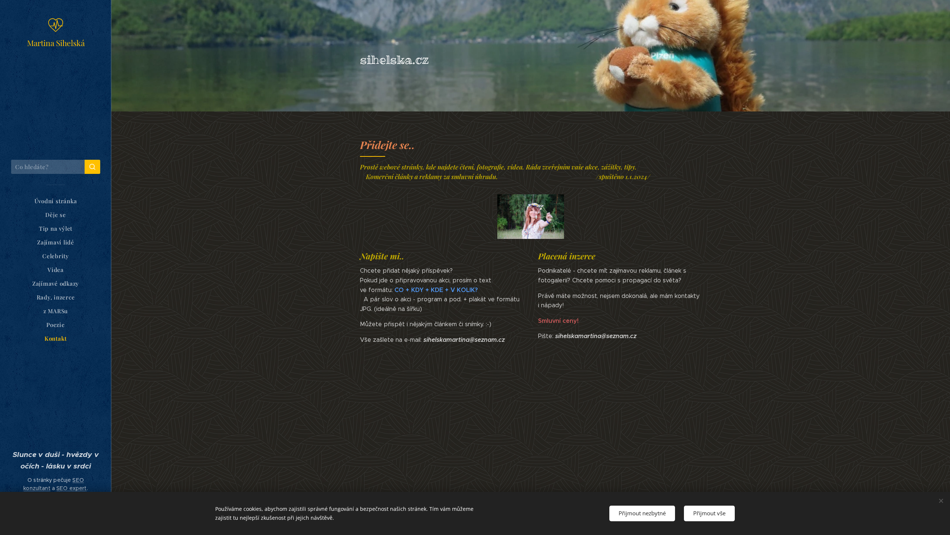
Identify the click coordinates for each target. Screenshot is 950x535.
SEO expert (71, 488)
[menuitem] (55, 201)
